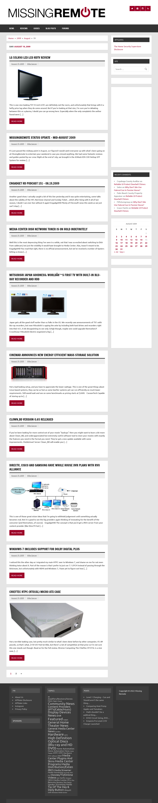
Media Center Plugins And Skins (60, 758)
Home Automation (65, 748)
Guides (37, 28)
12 (131, 239)
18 (126, 242)
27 (136, 246)
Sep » (122, 252)
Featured (55, 719)
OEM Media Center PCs (59, 780)
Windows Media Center (59, 792)
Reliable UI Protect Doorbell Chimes (130, 184)
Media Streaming (55, 772)
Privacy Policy (21, 709)
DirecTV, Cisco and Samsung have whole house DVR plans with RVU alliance (54, 467)
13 (136, 239)
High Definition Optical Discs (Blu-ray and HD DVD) (60, 743)
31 (121, 249)
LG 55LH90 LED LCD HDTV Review (29, 57)
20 (136, 242)
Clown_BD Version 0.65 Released (31, 419)
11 (126, 239)
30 (116, 249)
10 (121, 239)
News (11, 28)
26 (131, 246)
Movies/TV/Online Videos (60, 776)
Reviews (24, 28)
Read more (16, 121)
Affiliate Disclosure (23, 700)
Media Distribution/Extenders (60, 767)
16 (116, 242)
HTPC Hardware (65, 753)
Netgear (68, 778)
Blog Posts (51, 28)
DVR (59, 715)
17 (121, 242)
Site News (67, 782)
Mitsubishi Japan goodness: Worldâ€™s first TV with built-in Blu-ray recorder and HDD (54, 277)
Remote (52, 782)
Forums (65, 28)
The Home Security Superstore (127, 46)
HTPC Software (52, 756)
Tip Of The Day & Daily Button (58, 788)
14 (141, 239)
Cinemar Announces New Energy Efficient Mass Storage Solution (54, 355)
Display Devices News (59, 713)
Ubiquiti (67, 790)
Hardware (56, 734)
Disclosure (118, 49)
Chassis (59, 701)
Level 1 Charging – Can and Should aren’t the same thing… (96, 700)
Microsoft (66, 772)
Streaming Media (64, 784)
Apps (55, 701)
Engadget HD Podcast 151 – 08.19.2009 (34, 183)
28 (141, 246)
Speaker (51, 784)
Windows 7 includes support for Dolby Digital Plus (44, 549)
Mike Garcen (32, 64)
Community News (61, 704)
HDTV (66, 735)
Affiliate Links (21, 703)
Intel (60, 755)
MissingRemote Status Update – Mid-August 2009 (42, 137)
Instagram (19, 706)
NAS (58, 778)
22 (146, 242)
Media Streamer (62, 770)
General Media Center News (61, 730)
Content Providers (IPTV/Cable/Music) (59, 708)
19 (131, 242)
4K (49, 697)
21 (141, 242)
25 (126, 246)
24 (121, 246)
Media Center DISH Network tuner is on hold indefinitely (48, 229)
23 (116, 246)
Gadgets (65, 720)
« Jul (116, 252)
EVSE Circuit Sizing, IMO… (97, 718)
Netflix (62, 778)
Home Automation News (59, 751)
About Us (19, 697)
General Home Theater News (58, 723)
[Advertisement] (131, 127)
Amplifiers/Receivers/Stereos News (60, 700)
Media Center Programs (60, 762)
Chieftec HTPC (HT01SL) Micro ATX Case (35, 592)
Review (59, 782)
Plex (73, 780)
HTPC (55, 753)
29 (146, 246)
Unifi (49, 792)
